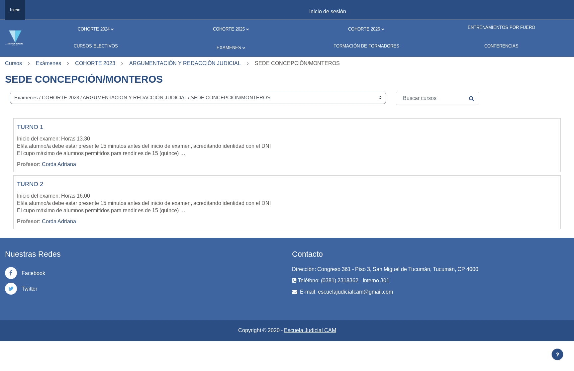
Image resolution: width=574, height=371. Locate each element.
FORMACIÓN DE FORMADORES (366, 46)
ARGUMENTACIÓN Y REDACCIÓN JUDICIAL (185, 63)
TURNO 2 (30, 184)
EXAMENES (229, 47)
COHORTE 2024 (94, 29)
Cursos (13, 63)
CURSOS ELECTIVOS (96, 46)
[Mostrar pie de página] (557, 354)
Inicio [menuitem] (15, 9)
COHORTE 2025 (229, 29)
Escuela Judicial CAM (310, 330)
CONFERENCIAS (501, 46)
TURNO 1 (30, 127)
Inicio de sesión (327, 11)
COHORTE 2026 (364, 29)
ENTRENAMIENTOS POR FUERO (501, 27)
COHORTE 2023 (95, 63)
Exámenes (48, 63)
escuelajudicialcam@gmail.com (355, 292)
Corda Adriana (59, 164)
